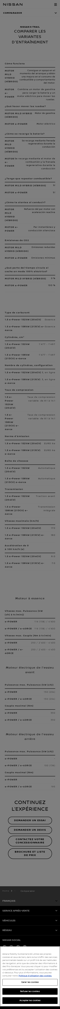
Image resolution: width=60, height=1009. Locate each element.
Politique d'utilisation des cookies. (35, 976)
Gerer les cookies (30, 982)
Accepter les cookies (30, 1000)
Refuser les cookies (30, 991)
